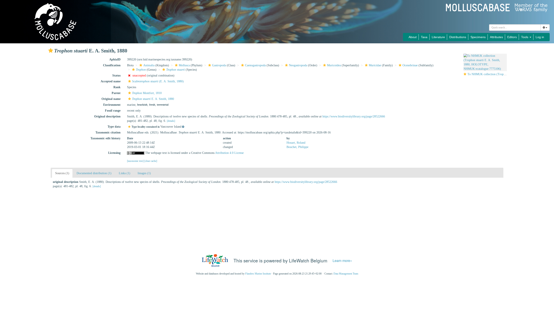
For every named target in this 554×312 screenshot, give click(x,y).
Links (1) (124, 173)
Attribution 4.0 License (229, 152)
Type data (114, 126)
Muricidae (375, 65)
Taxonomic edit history (105, 138)
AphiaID (115, 59)
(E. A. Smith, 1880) (158, 81)
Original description (107, 116)
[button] (50, 50)
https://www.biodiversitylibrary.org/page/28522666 (353, 116)
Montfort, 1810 (147, 93)
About (413, 37)
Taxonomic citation (108, 132)
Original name (111, 99)
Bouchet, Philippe (297, 147)
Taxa (424, 37)
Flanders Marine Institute (258, 273)
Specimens (478, 37)
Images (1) (144, 173)
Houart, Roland (296, 142)
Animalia (149, 65)
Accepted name (111, 81)
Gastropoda (219, 65)
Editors (512, 37)
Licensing (114, 152)
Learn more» (342, 260)
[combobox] (515, 27)
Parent (116, 93)
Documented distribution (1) (94, 173)
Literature (438, 37)
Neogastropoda (298, 65)
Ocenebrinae (410, 65)
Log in (540, 37)
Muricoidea (334, 65)
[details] (171, 120)
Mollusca (184, 65)
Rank (117, 87)
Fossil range (113, 110)
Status (116, 75)
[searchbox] (515, 27)
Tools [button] (525, 37)
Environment (112, 104)
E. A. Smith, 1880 (153, 99)
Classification (112, 65)
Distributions (457, 37)
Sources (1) (62, 173)
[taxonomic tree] (135, 160)
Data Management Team (345, 273)
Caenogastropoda (255, 65)
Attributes (496, 37)
